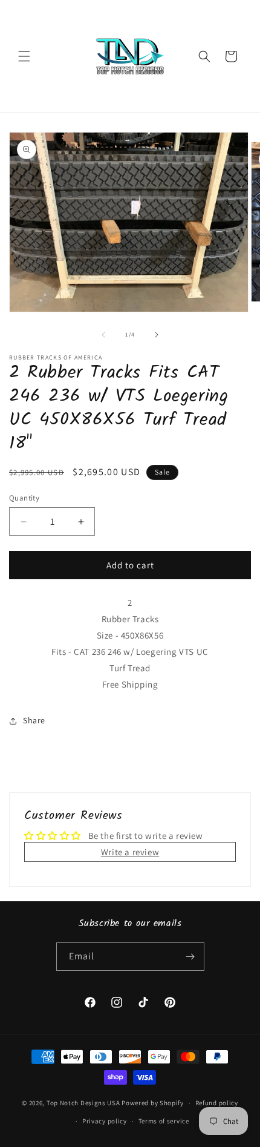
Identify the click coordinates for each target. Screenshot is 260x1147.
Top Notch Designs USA (83, 1103)
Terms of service (163, 1121)
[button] (24, 56)
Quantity (24, 498)
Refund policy (216, 1103)
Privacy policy (104, 1121)
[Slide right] (156, 334)
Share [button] (34, 720)
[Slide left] (103, 334)
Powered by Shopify (153, 1103)
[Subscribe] (190, 956)
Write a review (130, 852)
